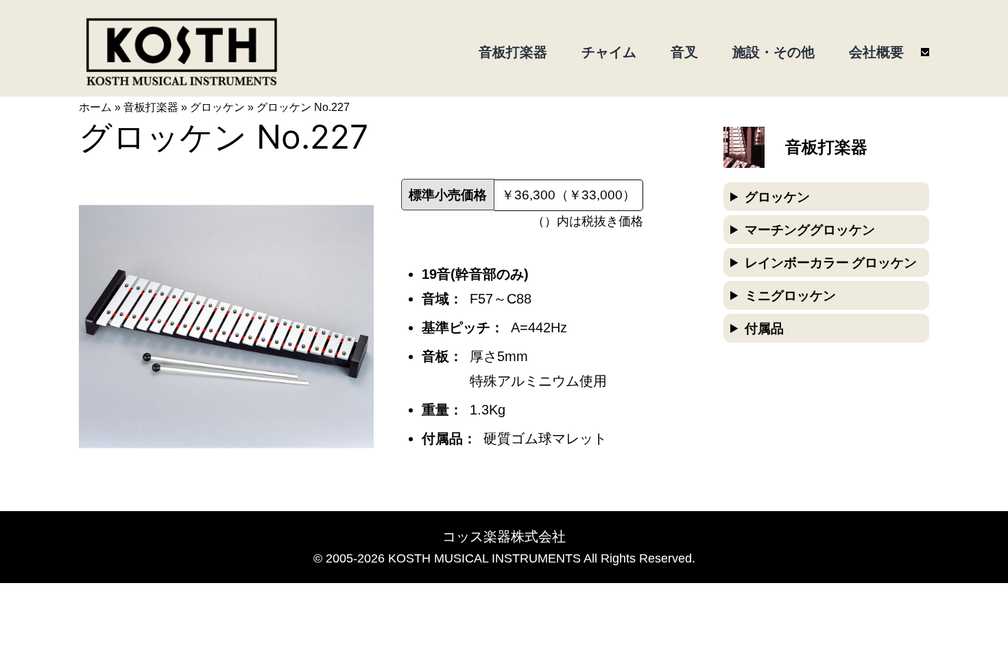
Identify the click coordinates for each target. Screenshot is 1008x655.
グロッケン (217, 107)
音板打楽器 (150, 107)
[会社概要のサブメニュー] (925, 52)
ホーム (95, 107)
